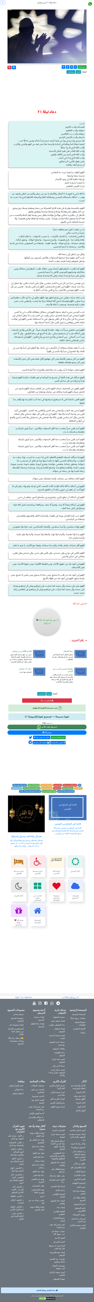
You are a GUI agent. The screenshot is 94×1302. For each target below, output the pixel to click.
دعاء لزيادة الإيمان (16, 788)
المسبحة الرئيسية (78, 1014)
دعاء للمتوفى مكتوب (57, 1025)
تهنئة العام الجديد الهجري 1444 (37, 1191)
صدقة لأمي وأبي (58, 1066)
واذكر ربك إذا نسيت (77, 1143)
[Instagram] (40, 1003)
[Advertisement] (47, 91)
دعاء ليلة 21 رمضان (67, 788)
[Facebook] (46, 1003)
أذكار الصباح (80, 1092)
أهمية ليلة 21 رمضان (46, 785)
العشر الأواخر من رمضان (70, 785)
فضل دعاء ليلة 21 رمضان (49, 791)
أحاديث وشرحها (38, 1096)
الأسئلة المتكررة (79, 1029)
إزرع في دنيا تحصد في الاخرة (78, 1220)
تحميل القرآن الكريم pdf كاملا (57, 1086)
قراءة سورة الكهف (57, 1107)
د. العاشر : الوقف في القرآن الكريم (17, 1208)
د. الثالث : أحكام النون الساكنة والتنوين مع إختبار (17, 1152)
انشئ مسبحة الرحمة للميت (57, 1036)
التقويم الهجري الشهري (59, 1212)
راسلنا (83, 1032)
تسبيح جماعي (18, 1014)
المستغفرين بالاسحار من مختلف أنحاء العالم (16, 1031)
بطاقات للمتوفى (58, 1048)
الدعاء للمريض (58, 785)
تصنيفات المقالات (37, 1085)
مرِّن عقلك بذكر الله (57, 1176)
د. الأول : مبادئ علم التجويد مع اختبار (16, 1137)
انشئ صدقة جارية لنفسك (58, 1135)
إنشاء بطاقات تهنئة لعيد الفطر (37, 1134)
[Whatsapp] (52, 1003)
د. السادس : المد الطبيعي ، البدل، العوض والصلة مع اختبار (17, 1178)
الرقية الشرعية (59, 1242)
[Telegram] (58, 1003)
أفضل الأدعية (60, 1238)
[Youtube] (35, 1003)
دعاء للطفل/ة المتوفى (59, 1053)
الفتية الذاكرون (79, 1179)
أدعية (78, 72)
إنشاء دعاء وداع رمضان (38, 1147)
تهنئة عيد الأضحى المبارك (37, 1180)
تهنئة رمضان (39, 1161)
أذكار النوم (81, 1107)
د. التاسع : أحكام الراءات (17, 1201)
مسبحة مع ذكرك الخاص (79, 1192)
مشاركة (48, 732)
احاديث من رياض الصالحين (37, 1090)
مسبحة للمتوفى (59, 1017)
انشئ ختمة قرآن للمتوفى (58, 1060)
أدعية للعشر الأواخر (36, 1113)
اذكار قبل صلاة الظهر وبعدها (79, 1097)
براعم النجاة (60, 1190)
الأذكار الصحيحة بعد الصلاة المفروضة (78, 1086)
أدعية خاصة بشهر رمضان (19, 785)
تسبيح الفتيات (80, 1171)
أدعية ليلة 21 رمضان (33, 785)
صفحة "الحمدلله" (78, 1215)
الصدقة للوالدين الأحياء (59, 1195)
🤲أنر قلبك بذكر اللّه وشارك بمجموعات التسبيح (16, 1041)
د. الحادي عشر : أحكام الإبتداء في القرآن (17, 1216)
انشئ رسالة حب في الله (36, 1201)
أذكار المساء (80, 1103)
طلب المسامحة (38, 1186)
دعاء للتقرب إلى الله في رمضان (31, 788)
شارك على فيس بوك (42, 737)
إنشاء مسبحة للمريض (39, 1018)
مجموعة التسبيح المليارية (17, 1019)
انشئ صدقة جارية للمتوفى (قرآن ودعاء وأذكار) (57, 1072)
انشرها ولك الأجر (49, 727)
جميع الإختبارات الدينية (59, 1219)
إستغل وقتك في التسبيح (79, 1198)
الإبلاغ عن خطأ (46, 700)
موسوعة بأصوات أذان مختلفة (58, 1267)
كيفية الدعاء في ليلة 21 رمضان (66, 791)
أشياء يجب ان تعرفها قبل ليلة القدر (57, 1247)
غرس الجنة (81, 1187)
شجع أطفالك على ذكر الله (58, 1170)
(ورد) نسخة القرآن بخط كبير (58, 1093)
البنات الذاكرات (79, 1175)
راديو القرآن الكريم (57, 1103)
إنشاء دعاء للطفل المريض (37, 1025)
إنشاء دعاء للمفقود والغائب (57, 1163)
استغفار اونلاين (18, 1093)
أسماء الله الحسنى (58, 1186)
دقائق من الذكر (79, 1163)
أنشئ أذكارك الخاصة (77, 1130)
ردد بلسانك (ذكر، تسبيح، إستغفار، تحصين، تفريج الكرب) (79, 1155)
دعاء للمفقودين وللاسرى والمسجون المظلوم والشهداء (57, 1156)
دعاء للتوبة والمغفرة (46, 788)
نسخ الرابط (82, 67)
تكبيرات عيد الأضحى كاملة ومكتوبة (57, 1260)
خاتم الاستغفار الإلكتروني (80, 1209)
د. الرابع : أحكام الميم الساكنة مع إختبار (17, 1161)
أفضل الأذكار (80, 1110)
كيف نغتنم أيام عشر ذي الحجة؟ (36, 1108)
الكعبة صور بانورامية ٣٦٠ (57, 1181)
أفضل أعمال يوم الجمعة (38, 1101)
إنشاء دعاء (61, 1207)
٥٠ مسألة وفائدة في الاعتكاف (36, 1118)
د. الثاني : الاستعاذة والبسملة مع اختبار (16, 1143)
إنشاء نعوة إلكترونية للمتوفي (57, 1253)
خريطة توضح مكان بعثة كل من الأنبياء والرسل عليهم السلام (57, 1145)
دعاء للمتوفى (57, 788)
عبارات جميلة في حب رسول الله (58, 1232)
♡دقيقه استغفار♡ (78, 1147)
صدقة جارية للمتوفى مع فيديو (57, 1043)
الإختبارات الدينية (58, 1130)
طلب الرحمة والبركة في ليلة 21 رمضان (30, 791)
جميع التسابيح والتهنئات (80, 1023)
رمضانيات (71, 72)
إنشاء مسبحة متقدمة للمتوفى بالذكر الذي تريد (77, 1137)
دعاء (79, 785)
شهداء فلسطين (59, 1279)
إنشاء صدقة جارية (58, 1021)
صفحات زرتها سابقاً (78, 1018)
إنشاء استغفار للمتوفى (59, 1030)
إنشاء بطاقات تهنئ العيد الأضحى (37, 1208)
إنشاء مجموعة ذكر (16, 1025)
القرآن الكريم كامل (57, 1099)
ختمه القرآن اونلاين (16, 1085)
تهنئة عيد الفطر (38, 1153)
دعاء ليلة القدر (78, 788)
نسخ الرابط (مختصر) (58, 737)
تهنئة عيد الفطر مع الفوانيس (37, 1141)
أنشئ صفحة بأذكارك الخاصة (77, 1226)
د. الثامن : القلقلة (17, 1196)
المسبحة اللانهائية (78, 1183)
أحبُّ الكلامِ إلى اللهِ (78, 1167)
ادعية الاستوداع (79, 1204)
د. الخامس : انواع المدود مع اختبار (17, 1169)
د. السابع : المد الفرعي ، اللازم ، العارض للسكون (17, 1189)
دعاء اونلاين (19, 1089)
